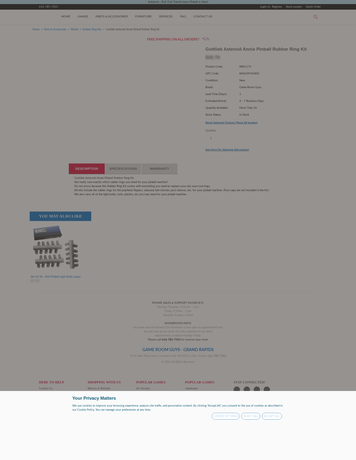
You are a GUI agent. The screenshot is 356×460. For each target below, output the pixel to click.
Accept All (272, 416)
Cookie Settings (226, 416)
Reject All (250, 416)
